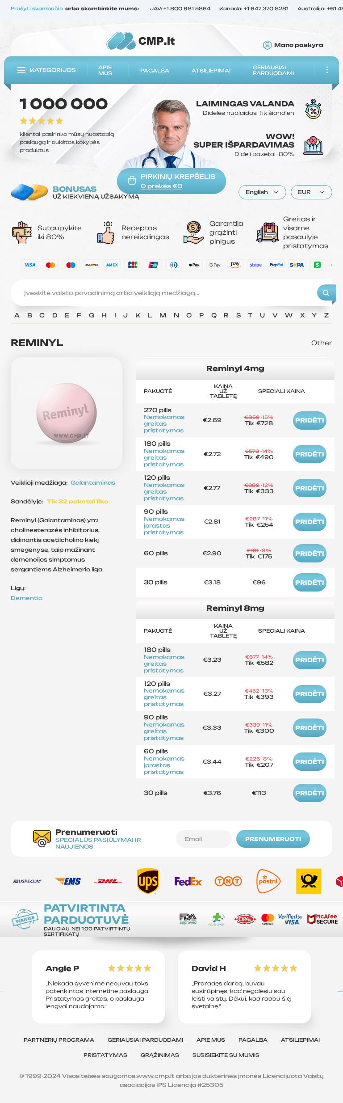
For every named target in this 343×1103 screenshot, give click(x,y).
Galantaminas (93, 482)
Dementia (26, 598)
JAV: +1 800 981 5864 (180, 9)
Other (321, 343)
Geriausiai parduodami (273, 70)
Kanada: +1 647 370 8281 (254, 9)
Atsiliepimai (211, 70)
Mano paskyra (298, 45)
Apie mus (105, 70)
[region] (171, 318)
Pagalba (154, 70)
